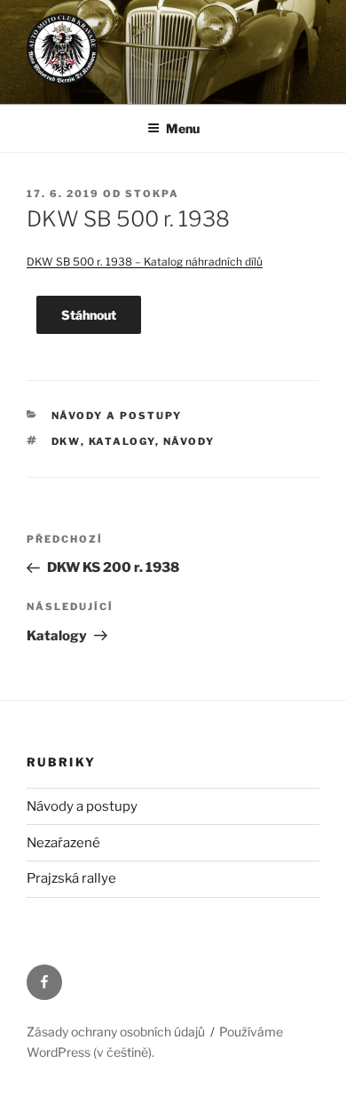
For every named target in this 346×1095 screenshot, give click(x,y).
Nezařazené (63, 843)
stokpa (152, 193)
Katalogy (122, 441)
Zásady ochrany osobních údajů (116, 1031)
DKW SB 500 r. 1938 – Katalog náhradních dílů (145, 261)
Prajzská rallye (71, 878)
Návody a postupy (117, 415)
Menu (183, 128)
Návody (189, 441)
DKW (66, 441)
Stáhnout (88, 314)
